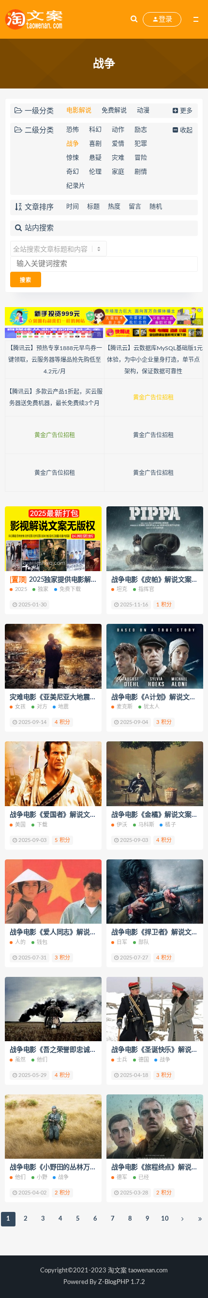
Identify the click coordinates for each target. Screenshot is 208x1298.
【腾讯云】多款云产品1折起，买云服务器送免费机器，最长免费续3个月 (54, 397)
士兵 (122, 1059)
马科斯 (146, 824)
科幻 (95, 130)
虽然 (20, 1059)
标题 (93, 207)
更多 (186, 111)
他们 (42, 1059)
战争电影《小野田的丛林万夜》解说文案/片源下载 (84, 1167)
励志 (140, 130)
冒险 (140, 158)
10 (165, 1219)
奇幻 (72, 172)
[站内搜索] (134, 19)
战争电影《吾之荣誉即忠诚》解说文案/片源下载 (81, 1050)
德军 (122, 1177)
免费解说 (114, 110)
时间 (72, 207)
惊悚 (72, 158)
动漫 (143, 110)
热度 (114, 207)
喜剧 (95, 144)
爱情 (118, 144)
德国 (143, 1059)
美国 (20, 824)
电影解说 (78, 110)
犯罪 (140, 144)
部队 (143, 942)
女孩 (20, 706)
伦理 (95, 172)
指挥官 (146, 589)
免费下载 (70, 589)
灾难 (118, 158)
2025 (21, 589)
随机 (155, 207)
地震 (63, 706)
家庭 (118, 172)
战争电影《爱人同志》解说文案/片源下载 (71, 932)
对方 (42, 706)
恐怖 (72, 130)
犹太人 (152, 706)
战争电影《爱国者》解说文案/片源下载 (68, 814)
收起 (186, 130)
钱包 (42, 942)
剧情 (140, 172)
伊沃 (122, 824)
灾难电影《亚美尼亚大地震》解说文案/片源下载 (81, 697)
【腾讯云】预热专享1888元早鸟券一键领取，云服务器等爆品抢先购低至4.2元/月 (54, 359)
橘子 (170, 824)
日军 (122, 942)
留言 (135, 207)
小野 (42, 1177)
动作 (118, 130)
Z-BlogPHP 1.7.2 (121, 1282)
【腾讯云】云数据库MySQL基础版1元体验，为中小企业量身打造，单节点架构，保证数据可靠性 (153, 359)
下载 (42, 824)
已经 (143, 1177)
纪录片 (75, 186)
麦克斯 (125, 706)
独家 (43, 589)
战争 (72, 144)
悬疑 (95, 158)
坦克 (122, 589)
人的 (20, 942)
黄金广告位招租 (153, 397)
